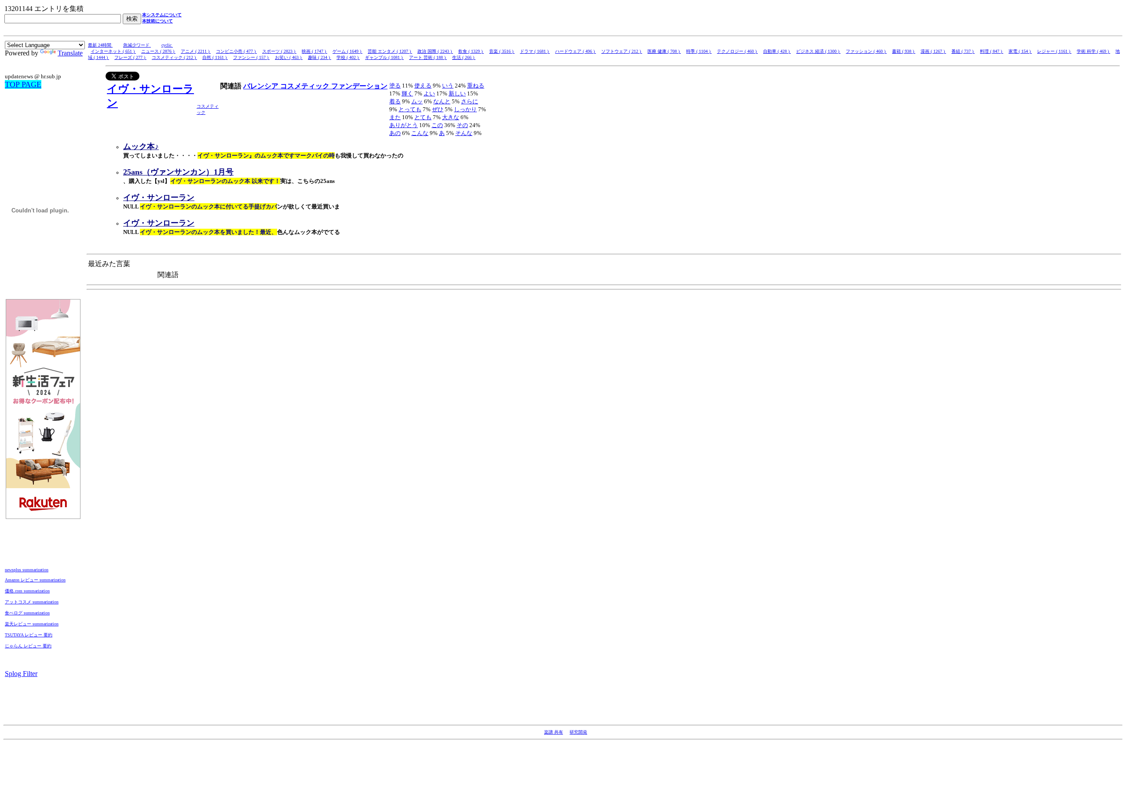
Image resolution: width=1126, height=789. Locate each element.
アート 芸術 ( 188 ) (428, 57)
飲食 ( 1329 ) (471, 51)
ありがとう (403, 125)
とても (422, 117)
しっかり (465, 109)
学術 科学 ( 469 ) (1093, 51)
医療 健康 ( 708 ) (664, 51)
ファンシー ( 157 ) (251, 57)
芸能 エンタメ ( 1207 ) (390, 51)
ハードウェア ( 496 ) (575, 51)
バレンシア (261, 86)
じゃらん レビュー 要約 (28, 645)
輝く (407, 93)
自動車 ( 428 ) (777, 51)
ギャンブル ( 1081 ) (384, 57)
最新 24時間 (100, 45)
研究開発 (578, 732)
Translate (70, 53)
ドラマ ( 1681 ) (535, 51)
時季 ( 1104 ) (699, 51)
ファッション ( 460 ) (866, 51)
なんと (441, 101)
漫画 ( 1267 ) (933, 51)
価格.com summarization (27, 590)
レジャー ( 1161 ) (1054, 51)
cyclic (167, 45)
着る (395, 101)
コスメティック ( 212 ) (174, 57)
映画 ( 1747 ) (314, 51)
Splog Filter (21, 673)
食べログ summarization (27, 612)
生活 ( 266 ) (463, 57)
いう (447, 85)
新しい (457, 93)
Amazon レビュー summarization (35, 579)
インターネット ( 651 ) (113, 51)
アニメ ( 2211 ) (196, 51)
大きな (450, 117)
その (462, 125)
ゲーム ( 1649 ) (347, 51)
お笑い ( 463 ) (289, 57)
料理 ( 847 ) (991, 51)
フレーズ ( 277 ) (130, 57)
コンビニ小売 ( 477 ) (236, 51)
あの (395, 133)
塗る (395, 85)
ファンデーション (359, 86)
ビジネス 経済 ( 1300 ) (818, 51)
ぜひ (437, 109)
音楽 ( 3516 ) (502, 51)
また (395, 117)
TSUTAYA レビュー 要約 (28, 634)
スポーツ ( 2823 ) (279, 51)
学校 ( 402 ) (348, 57)
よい (429, 93)
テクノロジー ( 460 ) (737, 51)
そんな (463, 133)
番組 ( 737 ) (963, 51)
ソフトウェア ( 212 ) (621, 51)
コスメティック (305, 86)
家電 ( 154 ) (1020, 51)
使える (422, 85)
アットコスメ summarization (31, 601)
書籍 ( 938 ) (903, 51)
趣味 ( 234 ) (319, 57)
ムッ (417, 101)
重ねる (475, 85)
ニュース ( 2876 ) (158, 51)
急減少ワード (137, 45)
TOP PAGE (23, 84)
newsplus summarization (26, 569)
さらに (469, 101)
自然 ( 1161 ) (215, 57)
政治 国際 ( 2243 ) (435, 51)
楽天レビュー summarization (31, 623)
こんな (419, 133)
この (437, 125)
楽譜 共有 (553, 732)
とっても (409, 109)
